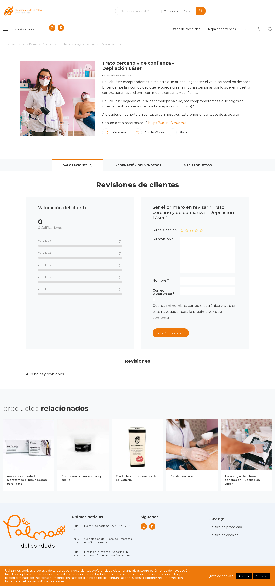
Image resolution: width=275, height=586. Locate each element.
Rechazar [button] (261, 576)
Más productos (198, 165)
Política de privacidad (225, 527)
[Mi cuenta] (258, 30)
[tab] (77, 165)
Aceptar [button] (244, 576)
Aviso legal (217, 519)
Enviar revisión (171, 332)
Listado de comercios (185, 29)
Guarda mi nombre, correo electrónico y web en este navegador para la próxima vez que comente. (195, 312)
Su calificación (165, 230)
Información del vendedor (138, 165)
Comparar (119, 132)
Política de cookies (223, 535)
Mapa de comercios (222, 29)
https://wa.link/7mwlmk (167, 123)
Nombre (161, 280)
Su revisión (163, 239)
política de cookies (50, 581)
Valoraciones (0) (77, 165)
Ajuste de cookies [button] (220, 576)
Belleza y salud (125, 75)
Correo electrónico (163, 292)
